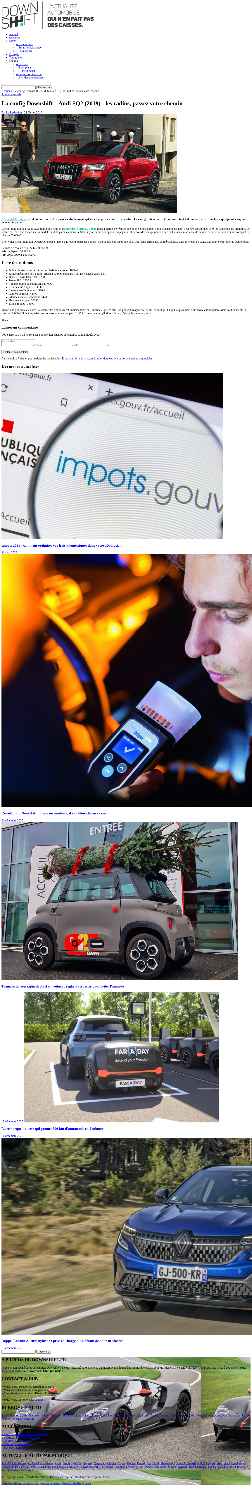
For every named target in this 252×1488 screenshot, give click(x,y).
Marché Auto (204, 1415)
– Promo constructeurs (29, 74)
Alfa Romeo (18, 1463)
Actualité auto (9, 1415)
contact (39, 1399)
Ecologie (14, 54)
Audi (4, 94)
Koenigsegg (238, 1463)
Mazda (62, 1466)
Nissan (131, 1466)
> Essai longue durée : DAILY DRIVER (25, 1434)
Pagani (149, 1466)
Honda (180, 1463)
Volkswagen (26, 1470)
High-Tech (69, 1415)
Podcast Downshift (23, 1418)
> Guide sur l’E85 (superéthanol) (20, 1437)
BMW (77, 1463)
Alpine (32, 1463)
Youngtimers (16, 57)
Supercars (142, 1415)
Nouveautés (14, 94)
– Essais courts (24, 44)
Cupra (121, 1463)
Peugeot (160, 1466)
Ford (156, 1463)
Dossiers (56, 1415)
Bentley (67, 1463)
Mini (97, 1466)
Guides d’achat (113, 1415)
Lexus (32, 1466)
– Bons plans (23, 67)
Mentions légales (71, 1483)
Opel (140, 1466)
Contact (86, 1483)
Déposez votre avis (24, 1483)
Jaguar (211, 1463)
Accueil (13, 34)
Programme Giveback (48, 1483)
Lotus (41, 1466)
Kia (226, 1463)
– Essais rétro (24, 50)
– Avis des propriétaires (29, 77)
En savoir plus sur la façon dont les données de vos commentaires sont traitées (107, 358)
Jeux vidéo (83, 1415)
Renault (182, 1466)
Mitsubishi (108, 1466)
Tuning (154, 1415)
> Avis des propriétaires (15, 1444)
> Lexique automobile (14, 1447)
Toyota (241, 1466)
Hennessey (167, 1463)
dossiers (6, 1370)
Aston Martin (45, 1463)
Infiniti (202, 1463)
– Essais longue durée (29, 47)
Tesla (231, 1466)
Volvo (13, 1470)
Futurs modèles (169, 1415)
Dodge (131, 1463)
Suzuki (222, 1466)
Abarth (5, 1463)
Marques (34, 1415)
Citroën (111, 1463)
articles (235, 1367)
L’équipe (6, 1483)
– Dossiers (22, 64)
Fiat (149, 1463)
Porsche (171, 1466)
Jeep (219, 1463)
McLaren (73, 1466)
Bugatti (87, 1463)
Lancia (23, 1466)
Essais (12, 40)
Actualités (14, 37)
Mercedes (86, 1466)
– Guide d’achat (25, 70)
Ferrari (141, 1463)
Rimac (192, 1466)
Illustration (234, 1415)
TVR (4, 1470)
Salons (45, 1415)
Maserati (51, 1466)
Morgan (120, 1466)
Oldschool (220, 1415)
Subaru (212, 1466)
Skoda (202, 1466)
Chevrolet (99, 1463)
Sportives (129, 1415)
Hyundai (191, 1463)
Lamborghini (9, 1466)
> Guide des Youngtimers (16, 1440)
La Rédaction (14, 112)
